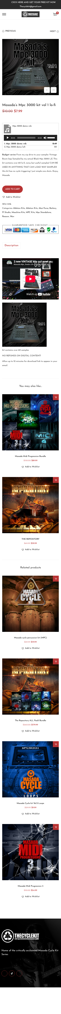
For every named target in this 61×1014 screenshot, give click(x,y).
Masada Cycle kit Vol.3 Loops (30, 803)
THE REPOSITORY (30, 539)
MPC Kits (30, 212)
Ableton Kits (19, 208)
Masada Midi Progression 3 (30, 886)
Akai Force (43, 208)
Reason (5, 216)
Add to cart (12, 189)
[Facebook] (4, 973)
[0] (55, 14)
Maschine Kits (18, 212)
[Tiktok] (12, 973)
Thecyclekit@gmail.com (30, 6)
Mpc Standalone (43, 212)
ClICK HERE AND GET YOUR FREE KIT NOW (33, 2)
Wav (12, 216)
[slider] (51, 137)
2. (14, 147)
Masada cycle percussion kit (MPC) (30, 638)
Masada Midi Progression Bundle (30, 456)
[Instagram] (19, 973)
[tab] (30, 246)
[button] (11, 197)
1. (15, 144)
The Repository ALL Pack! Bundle (30, 720)
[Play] (7, 137)
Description (11, 245)
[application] (30, 138)
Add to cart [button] (56, 397)
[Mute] (45, 137)
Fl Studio (6, 212)
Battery (52, 208)
